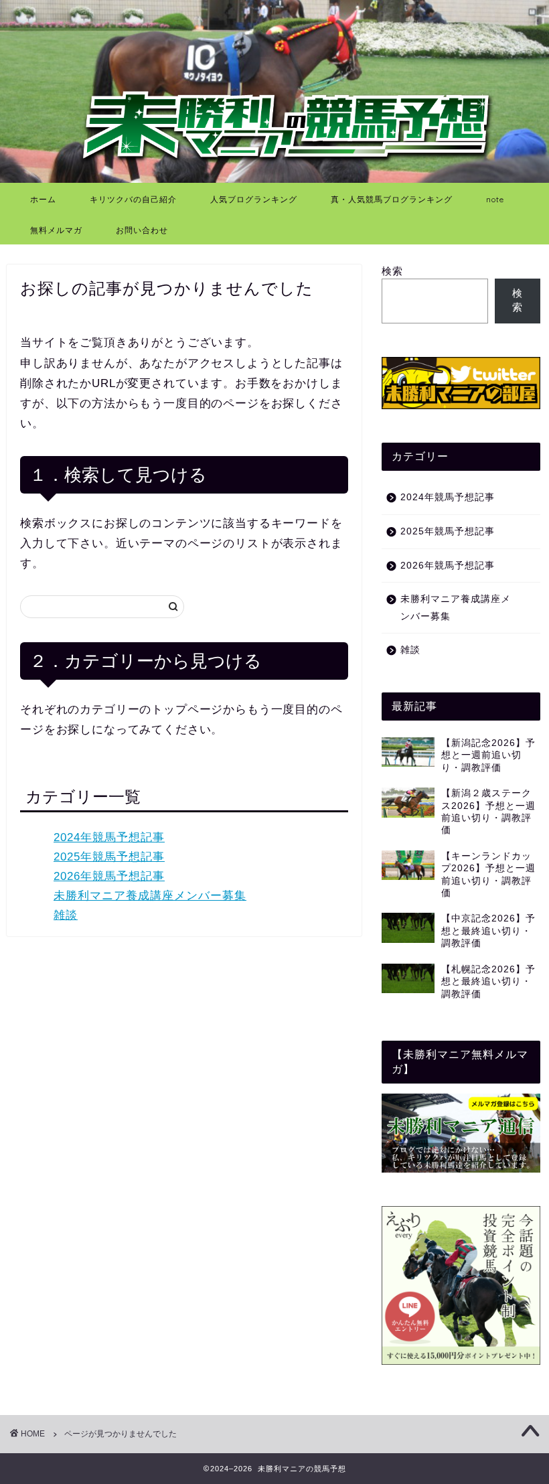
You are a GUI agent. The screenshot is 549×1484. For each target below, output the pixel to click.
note (495, 199)
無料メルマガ (56, 230)
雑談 (66, 915)
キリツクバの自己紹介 (133, 199)
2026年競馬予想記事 (109, 876)
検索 (392, 271)
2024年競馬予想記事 (109, 837)
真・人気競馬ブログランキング (392, 199)
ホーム (43, 199)
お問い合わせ (142, 230)
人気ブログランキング (253, 199)
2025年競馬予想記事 (109, 856)
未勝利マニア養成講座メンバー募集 (150, 895)
